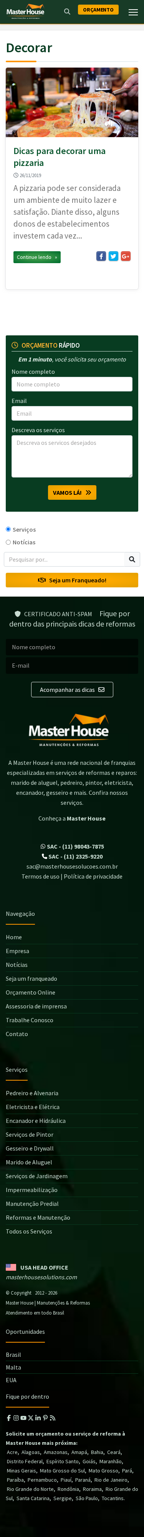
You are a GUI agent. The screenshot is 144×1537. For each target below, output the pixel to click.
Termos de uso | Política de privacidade (72, 876)
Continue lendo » (37, 257)
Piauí (66, 1479)
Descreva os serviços (38, 430)
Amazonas (56, 1452)
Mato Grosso (103, 1470)
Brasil (13, 1354)
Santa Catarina (33, 1498)
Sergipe (62, 1498)
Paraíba (15, 1479)
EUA (11, 1380)
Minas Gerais (21, 1470)
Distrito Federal (25, 1461)
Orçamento (98, 9)
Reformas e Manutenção (38, 1217)
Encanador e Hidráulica (36, 1120)
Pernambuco (42, 1479)
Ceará (114, 1452)
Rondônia (68, 1489)
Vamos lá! (69, 492)
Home (14, 937)
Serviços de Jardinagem (37, 1176)
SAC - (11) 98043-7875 (75, 846)
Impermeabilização (32, 1190)
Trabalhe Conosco (29, 1020)
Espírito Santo (62, 1461)
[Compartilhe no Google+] (126, 256)
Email (19, 401)
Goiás (89, 1461)
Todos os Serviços (29, 1231)
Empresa (17, 951)
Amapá (79, 1452)
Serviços (24, 529)
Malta (13, 1367)
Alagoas (31, 1452)
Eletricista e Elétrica (33, 1107)
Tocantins (113, 1498)
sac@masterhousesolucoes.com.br (72, 866)
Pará (127, 1470)
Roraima (92, 1489)
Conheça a (72, 818)
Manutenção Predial (32, 1203)
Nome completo (33, 371)
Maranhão (110, 1461)
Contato (17, 1034)
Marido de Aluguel (29, 1162)
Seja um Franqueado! (76, 580)
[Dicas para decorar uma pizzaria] (72, 102)
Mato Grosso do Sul (62, 1470)
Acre (12, 1452)
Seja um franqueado (31, 978)
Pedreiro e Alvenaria (32, 1093)
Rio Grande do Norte (30, 1489)
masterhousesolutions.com (41, 1277)
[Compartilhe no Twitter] (113, 256)
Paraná (83, 1479)
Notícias (24, 542)
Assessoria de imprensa (36, 1006)
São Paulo (87, 1498)
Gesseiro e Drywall (30, 1148)
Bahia (97, 1452)
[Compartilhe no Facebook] (101, 256)
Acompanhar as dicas (68, 689)
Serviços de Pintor (29, 1134)
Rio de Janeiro (110, 1479)
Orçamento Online (30, 992)
